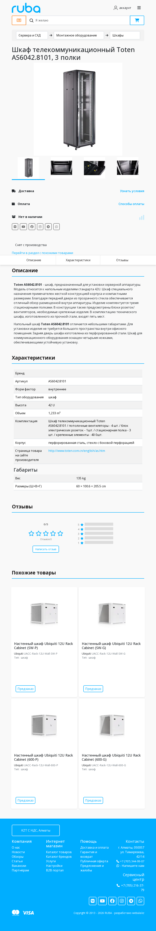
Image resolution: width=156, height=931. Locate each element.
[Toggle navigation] (139, 8)
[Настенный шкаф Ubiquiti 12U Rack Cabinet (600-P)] (44, 725)
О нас (16, 847)
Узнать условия (132, 191)
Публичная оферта (94, 861)
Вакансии (19, 866)
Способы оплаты (131, 204)
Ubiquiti (18, 653)
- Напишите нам (131, 866)
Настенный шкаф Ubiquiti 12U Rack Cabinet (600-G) (111, 757)
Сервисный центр (133, 877)
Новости (18, 852)
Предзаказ (25, 689)
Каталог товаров (59, 852)
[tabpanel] (78, 109)
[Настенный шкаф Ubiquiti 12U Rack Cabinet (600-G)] (112, 725)
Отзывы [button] (22, 506)
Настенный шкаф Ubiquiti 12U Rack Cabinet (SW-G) (111, 645)
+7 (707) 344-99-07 (132, 861)
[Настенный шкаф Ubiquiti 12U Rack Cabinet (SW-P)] (44, 613)
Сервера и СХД (30, 35)
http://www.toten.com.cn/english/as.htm (76, 451)
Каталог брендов (59, 856)
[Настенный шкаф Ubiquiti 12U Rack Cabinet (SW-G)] (112, 613)
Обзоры (17, 856)
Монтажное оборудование (76, 35)
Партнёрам (20, 870)
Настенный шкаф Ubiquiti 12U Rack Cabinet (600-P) (43, 757)
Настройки (54, 866)
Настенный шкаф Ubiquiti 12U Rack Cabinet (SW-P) (43, 645)
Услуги (51, 861)
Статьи (17, 861)
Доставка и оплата (94, 847)
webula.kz (138, 913)
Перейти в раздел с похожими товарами (42, 253)
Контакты (135, 841)
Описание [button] (25, 270)
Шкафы (117, 35)
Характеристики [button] (33, 357)
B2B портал (55, 870)
